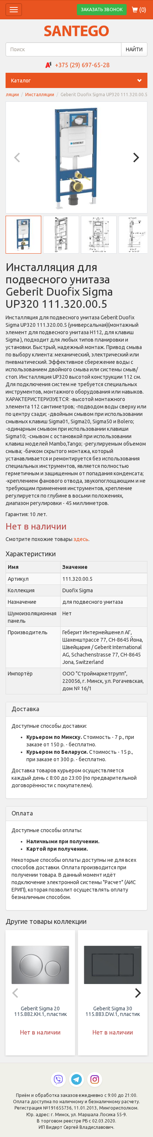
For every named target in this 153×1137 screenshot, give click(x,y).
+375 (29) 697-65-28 (82, 65)
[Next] (135, 157)
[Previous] (18, 157)
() (142, 9)
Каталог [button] (21, 81)
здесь (81, 539)
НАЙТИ (134, 49)
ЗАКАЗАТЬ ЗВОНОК (102, 9)
